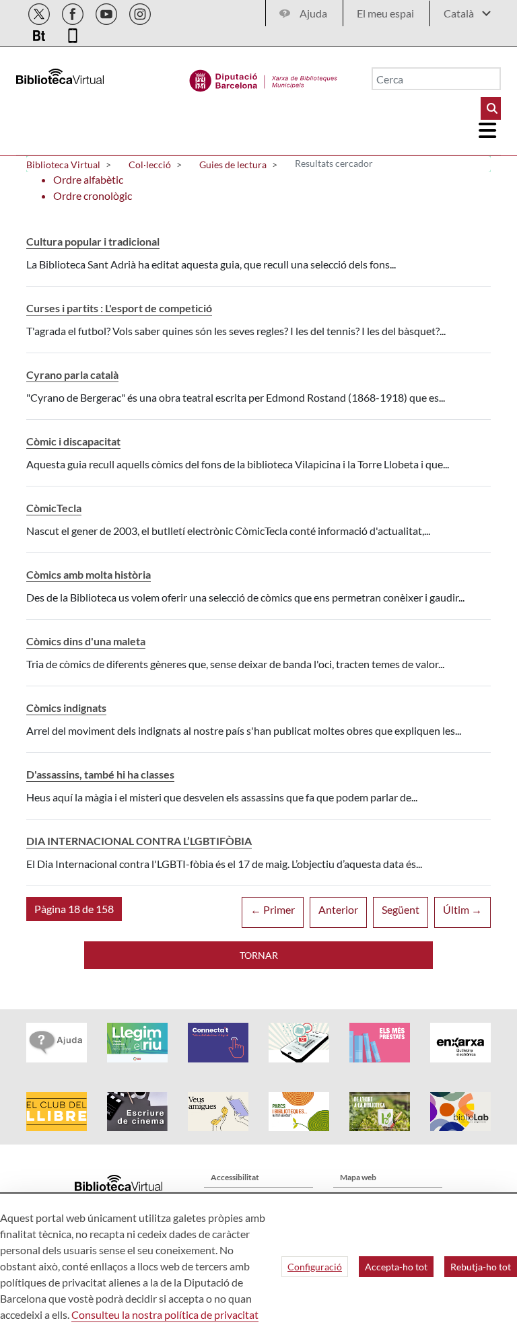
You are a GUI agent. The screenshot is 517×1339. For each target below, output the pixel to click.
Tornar (259, 955)
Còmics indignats (66, 707)
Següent (400, 909)
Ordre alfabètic (88, 179)
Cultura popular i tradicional (93, 241)
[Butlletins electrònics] (40, 33)
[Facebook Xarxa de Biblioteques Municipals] (74, 12)
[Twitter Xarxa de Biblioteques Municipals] (40, 12)
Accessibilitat (235, 1177)
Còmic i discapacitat (73, 441)
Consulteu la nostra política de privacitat (164, 1314)
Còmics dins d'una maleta (85, 641)
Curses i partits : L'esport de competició (119, 307)
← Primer (272, 909)
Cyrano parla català (72, 374)
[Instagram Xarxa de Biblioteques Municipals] (140, 12)
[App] (72, 33)
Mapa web (358, 1177)
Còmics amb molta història (88, 574)
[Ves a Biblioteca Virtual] (263, 77)
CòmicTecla (53, 507)
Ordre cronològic (92, 195)
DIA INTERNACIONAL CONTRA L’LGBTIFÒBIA (139, 840)
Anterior (338, 909)
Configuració (314, 1266)
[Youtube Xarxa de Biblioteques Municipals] (107, 12)
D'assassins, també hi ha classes (100, 774)
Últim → (462, 909)
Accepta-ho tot (396, 1266)
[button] (74, 909)
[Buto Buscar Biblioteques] (491, 108)
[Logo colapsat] (488, 130)
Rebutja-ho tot (480, 1266)
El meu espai (385, 13)
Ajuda (313, 13)
